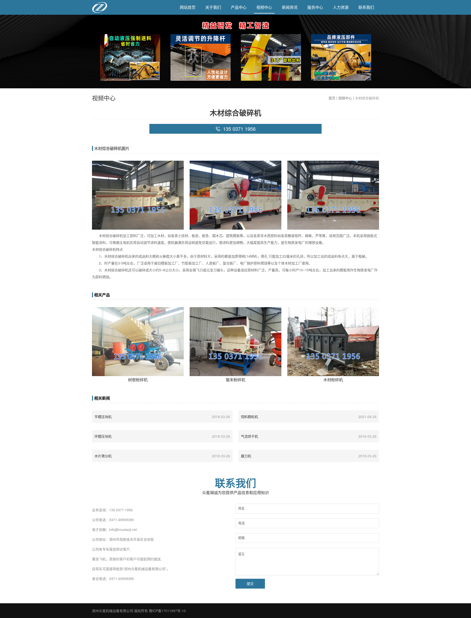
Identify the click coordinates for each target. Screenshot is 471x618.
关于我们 (213, 7)
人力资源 (341, 7)
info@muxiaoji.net (123, 529)
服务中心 (315, 7)
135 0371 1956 (121, 509)
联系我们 (366, 7)
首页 (331, 97)
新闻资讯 (290, 7)
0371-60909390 (121, 519)
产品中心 (239, 7)
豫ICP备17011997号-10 (167, 610)
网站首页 (188, 7)
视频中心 (264, 7)
